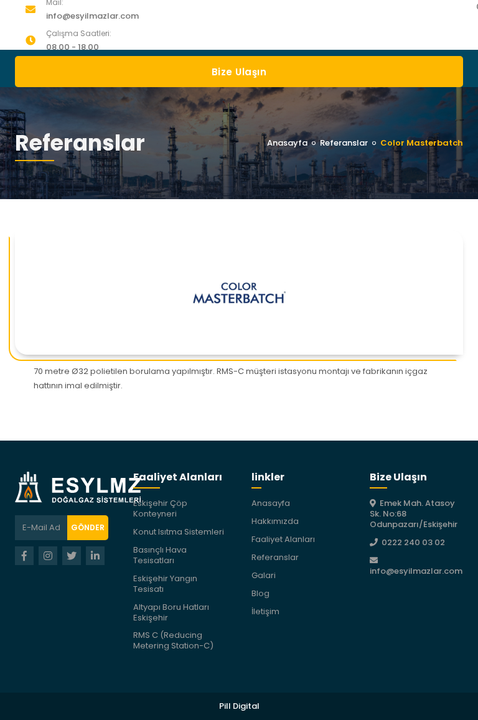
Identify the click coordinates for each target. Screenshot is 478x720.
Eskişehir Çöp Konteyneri (160, 508)
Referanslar (344, 143)
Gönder (88, 527)
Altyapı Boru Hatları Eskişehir (171, 612)
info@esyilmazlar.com (92, 16)
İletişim (265, 611)
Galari (263, 575)
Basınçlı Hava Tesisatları (160, 555)
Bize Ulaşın (239, 71)
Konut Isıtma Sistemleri (178, 532)
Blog (260, 593)
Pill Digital (239, 706)
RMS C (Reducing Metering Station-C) (173, 640)
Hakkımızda (275, 521)
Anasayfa (287, 143)
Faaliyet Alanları (283, 539)
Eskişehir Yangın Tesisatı (165, 584)
